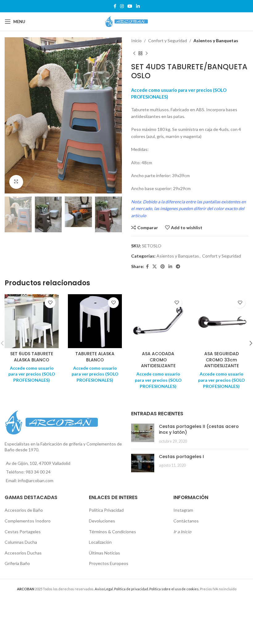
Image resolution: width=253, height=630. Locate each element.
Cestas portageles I (181, 456)
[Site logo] (126, 21)
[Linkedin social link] (138, 6)
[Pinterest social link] (163, 266)
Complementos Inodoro (28, 520)
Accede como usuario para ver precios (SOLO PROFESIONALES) (31, 374)
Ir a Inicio (182, 531)
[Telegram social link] (178, 266)
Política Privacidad (106, 510)
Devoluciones (102, 520)
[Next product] (146, 53)
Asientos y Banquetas (215, 40)
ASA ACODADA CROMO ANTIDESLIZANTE (158, 360)
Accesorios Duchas (23, 552)
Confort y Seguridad (167, 40)
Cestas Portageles (23, 531)
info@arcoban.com (35, 480)
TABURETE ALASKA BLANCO (94, 357)
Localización (100, 542)
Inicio (136, 40)
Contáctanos (186, 520)
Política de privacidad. (131, 589)
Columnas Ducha (21, 542)
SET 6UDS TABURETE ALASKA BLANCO (31, 357)
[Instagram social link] (122, 6)
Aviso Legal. (104, 589)
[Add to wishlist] (50, 302)
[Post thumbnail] (142, 434)
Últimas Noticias (104, 552)
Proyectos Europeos (108, 563)
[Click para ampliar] (16, 182)
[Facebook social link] (115, 6)
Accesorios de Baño (24, 510)
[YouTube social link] (130, 6)
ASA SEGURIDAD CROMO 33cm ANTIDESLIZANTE (221, 360)
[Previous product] (134, 53)
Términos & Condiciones (112, 531)
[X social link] (155, 266)
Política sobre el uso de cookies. (174, 589)
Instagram (183, 510)
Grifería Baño (17, 563)
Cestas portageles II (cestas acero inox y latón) (199, 429)
